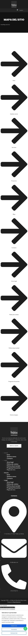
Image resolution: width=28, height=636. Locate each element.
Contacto (10, 458)
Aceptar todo (14, 625)
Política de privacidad (13, 466)
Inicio (8, 455)
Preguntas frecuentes (13, 468)
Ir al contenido (3, 605)
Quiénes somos (11, 456)
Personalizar (14, 629)
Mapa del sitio (11, 470)
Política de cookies (12, 464)
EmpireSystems (17, 602)
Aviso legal (10, 462)
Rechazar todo (14, 633)
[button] (7, 607)
